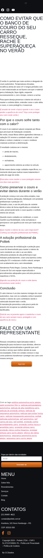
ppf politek (18, 422)
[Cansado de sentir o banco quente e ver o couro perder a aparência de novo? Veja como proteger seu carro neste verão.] (20, 112)
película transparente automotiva (20, 416)
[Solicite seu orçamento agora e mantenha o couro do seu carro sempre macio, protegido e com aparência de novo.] (20, 317)
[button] (26, 3)
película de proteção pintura (12, 410)
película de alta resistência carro (25, 408)
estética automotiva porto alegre (26, 402)
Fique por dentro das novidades (13, 455)
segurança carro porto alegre (19, 438)
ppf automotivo (26, 419)
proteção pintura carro (25, 427)
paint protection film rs (10, 405)
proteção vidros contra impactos (14, 430)
